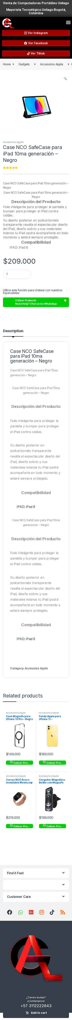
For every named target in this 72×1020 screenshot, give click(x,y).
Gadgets (24, 64)
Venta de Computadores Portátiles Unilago (36, 3)
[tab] (13, 332)
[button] (68, 22)
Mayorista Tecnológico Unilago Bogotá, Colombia (36, 11)
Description (13, 331)
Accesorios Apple (51, 64)
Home (7, 64)
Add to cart (39, 1012)
